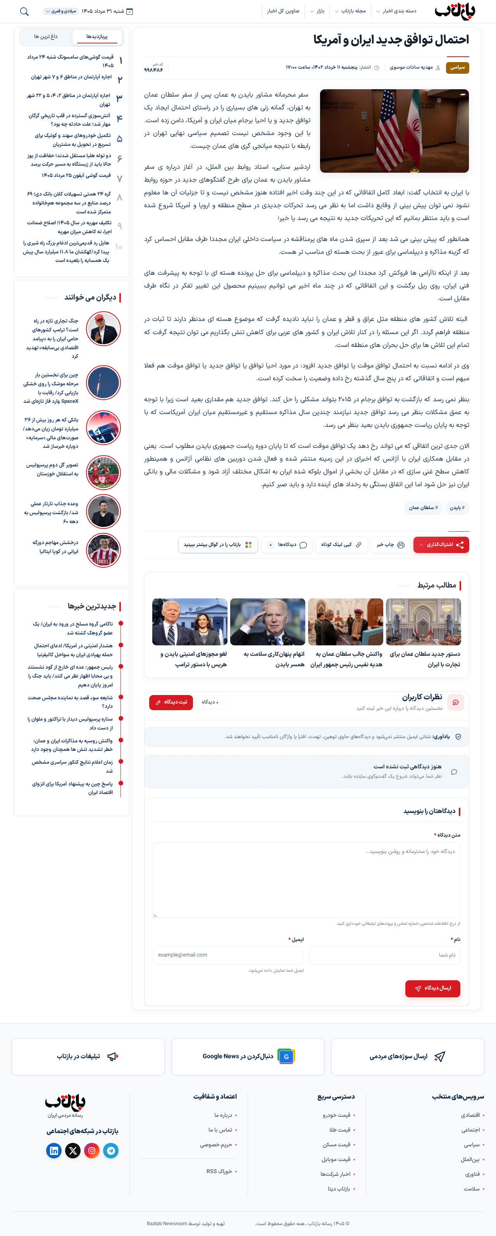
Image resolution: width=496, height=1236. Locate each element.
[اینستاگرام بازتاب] (92, 1150)
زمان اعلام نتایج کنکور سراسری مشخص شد (72, 767)
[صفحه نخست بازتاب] (65, 1102)
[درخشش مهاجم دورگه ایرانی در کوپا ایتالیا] (103, 550)
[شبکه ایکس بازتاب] (73, 1150)
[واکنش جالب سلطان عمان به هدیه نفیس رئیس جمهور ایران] (345, 622)
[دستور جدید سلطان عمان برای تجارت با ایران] (423, 622)
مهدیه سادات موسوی (411, 67)
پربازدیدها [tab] (97, 37)
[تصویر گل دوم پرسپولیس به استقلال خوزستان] (103, 472)
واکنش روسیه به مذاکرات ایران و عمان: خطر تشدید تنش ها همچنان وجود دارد (72, 745)
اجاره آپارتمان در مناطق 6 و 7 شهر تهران (71, 77)
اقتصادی (470, 1115)
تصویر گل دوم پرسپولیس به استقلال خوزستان (52, 469)
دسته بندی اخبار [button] (400, 11)
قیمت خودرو (336, 1115)
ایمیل (296, 939)
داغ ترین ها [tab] (46, 37)
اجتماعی (471, 1130)
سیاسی (472, 1145)
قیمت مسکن (336, 1145)
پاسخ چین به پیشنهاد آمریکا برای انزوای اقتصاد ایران (72, 788)
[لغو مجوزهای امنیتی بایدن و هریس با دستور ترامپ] (189, 622)
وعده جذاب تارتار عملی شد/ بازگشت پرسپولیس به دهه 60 (51, 513)
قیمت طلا (339, 1130)
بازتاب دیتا (339, 1189)
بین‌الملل (470, 1160)
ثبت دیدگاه (175, 702)
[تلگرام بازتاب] (111, 1150)
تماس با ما (220, 1130)
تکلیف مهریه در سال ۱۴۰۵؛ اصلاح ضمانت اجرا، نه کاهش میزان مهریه (69, 228)
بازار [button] (320, 11)
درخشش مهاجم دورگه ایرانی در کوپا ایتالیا (55, 547)
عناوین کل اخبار (283, 11)
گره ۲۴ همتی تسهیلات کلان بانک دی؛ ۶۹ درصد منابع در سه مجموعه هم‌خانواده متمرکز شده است (69, 204)
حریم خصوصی (216, 1145)
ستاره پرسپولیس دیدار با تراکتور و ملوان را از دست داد (70, 724)
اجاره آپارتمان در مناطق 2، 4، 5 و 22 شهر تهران (68, 100)
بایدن (455, 507)
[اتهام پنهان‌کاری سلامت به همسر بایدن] (267, 622)
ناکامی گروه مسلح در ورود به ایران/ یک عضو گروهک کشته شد (73, 629)
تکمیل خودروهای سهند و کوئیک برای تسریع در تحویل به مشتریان (73, 140)
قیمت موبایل (336, 1160)
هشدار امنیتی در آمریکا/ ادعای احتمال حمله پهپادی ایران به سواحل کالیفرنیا (73, 650)
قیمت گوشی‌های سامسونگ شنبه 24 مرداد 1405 (70, 62)
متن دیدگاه (447, 835)
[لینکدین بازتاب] (54, 1150)
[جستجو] (24, 11)
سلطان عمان (421, 507)
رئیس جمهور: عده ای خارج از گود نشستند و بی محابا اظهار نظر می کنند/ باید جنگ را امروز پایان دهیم (70, 676)
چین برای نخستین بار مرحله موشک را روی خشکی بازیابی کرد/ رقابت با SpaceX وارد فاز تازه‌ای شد (50, 388)
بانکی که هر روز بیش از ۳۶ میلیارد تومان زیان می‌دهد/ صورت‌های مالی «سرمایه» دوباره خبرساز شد (50, 433)
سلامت (472, 1189)
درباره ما (223, 1115)
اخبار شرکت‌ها (335, 1174)
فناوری (472, 1174)
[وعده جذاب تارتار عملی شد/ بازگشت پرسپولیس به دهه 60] (103, 511)
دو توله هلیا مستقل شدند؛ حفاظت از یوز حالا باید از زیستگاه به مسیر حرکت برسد (69, 160)
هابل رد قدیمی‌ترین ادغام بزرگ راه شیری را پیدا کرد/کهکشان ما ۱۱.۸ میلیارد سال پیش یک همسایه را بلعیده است (66, 252)
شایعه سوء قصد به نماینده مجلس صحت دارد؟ (70, 702)
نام (455, 939)
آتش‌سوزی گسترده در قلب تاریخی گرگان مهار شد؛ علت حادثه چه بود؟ (69, 120)
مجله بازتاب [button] (353, 11)
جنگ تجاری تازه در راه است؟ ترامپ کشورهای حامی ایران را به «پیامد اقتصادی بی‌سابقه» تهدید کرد (52, 339)
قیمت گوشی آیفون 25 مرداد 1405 (76, 176)
